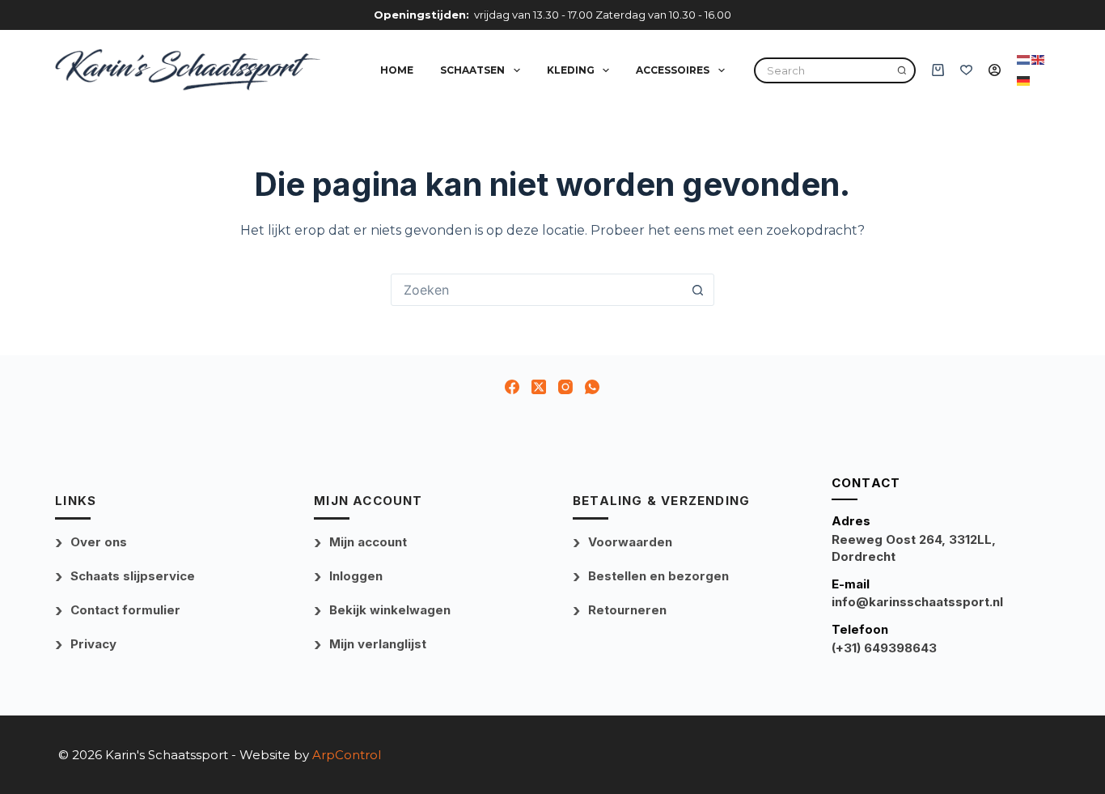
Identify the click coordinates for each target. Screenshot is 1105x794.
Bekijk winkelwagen (390, 610)
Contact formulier (125, 610)
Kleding (571, 70)
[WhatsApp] (592, 387)
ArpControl (346, 754)
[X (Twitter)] (538, 387)
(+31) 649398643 (884, 648)
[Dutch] (1024, 58)
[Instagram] (565, 387)
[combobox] (537, 290)
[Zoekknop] (698, 289)
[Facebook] (512, 387)
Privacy (93, 644)
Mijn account (368, 542)
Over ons (98, 542)
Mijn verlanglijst (377, 644)
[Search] (902, 70)
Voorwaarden (630, 542)
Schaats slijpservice (132, 576)
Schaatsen (472, 70)
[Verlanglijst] (966, 70)
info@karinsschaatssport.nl (917, 601)
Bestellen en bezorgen (658, 576)
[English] (1038, 58)
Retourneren (627, 610)
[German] (1024, 80)
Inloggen (356, 576)
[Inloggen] (995, 70)
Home (396, 70)
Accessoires (672, 70)
